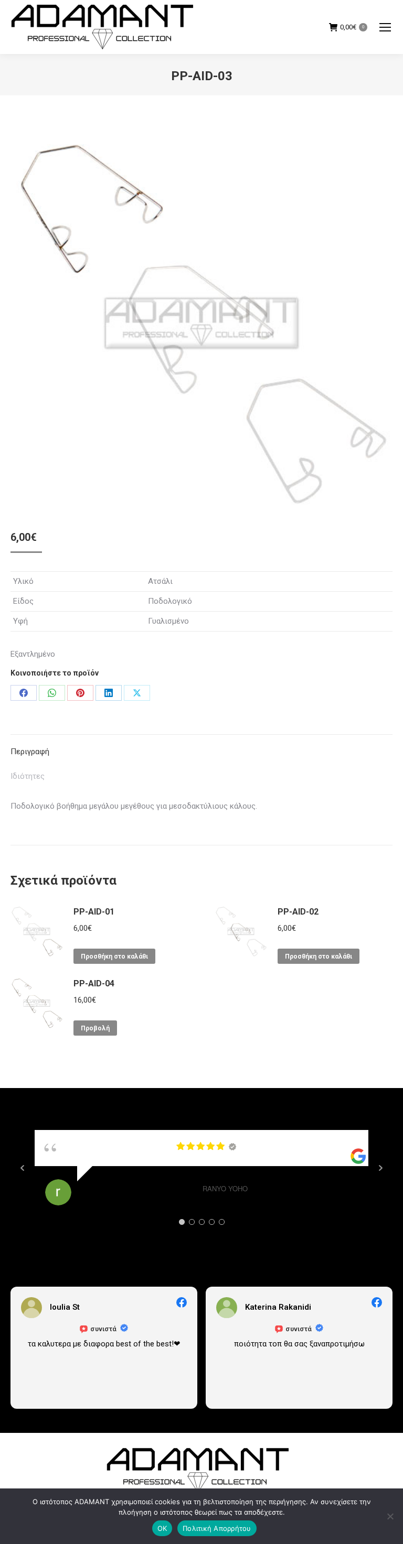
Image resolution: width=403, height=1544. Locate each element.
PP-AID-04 (93, 983)
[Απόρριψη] (390, 1516)
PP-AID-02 (298, 912)
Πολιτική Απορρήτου (217, 1528)
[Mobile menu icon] (385, 27)
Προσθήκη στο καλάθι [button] (114, 956)
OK (162, 1528)
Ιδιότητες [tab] (27, 776)
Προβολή (95, 1028)
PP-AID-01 (93, 912)
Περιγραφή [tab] (29, 751)
